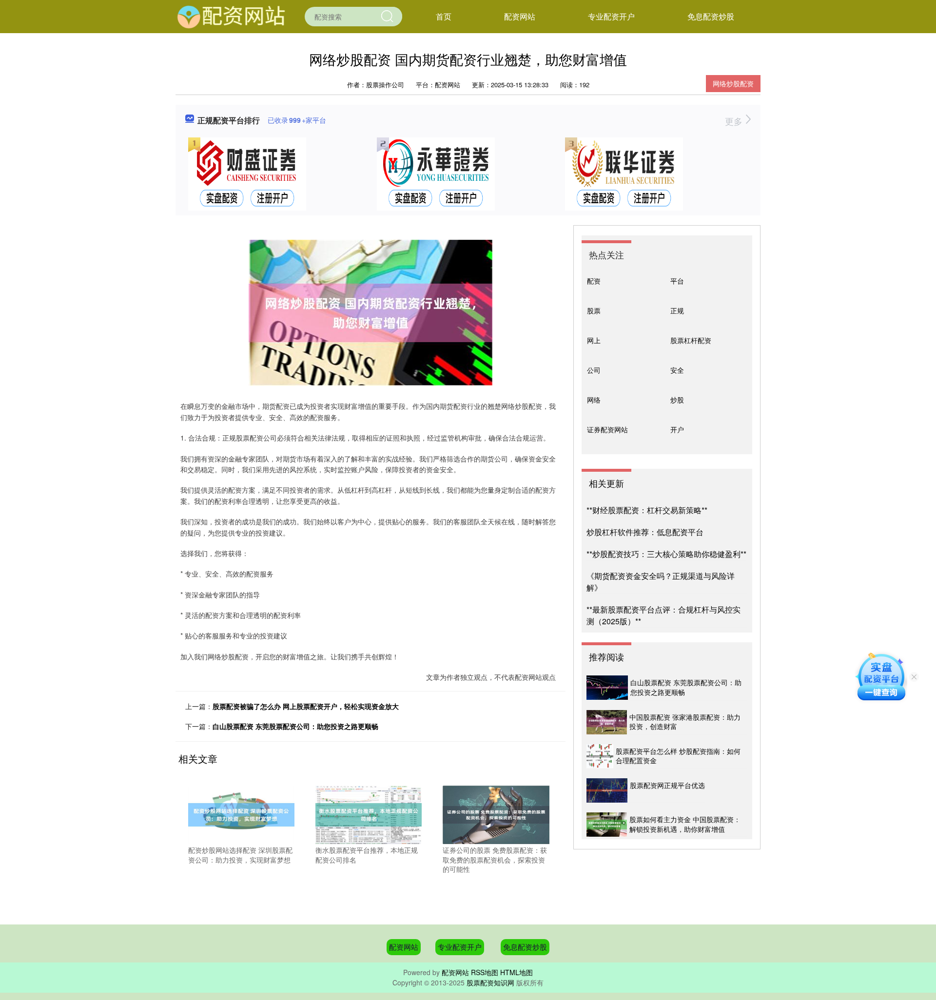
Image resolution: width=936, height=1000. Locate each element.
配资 (594, 281)
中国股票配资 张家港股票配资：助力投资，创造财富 (685, 721)
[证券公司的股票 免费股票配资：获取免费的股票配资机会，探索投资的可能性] (496, 814)
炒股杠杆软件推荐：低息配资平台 (644, 532)
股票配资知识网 (490, 982)
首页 (443, 16)
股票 (594, 310)
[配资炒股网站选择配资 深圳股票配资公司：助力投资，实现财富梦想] (241, 814)
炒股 (677, 399)
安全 (677, 370)
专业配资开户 (611, 16)
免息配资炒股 (710, 16)
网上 (594, 340)
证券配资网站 (607, 429)
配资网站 (519, 16)
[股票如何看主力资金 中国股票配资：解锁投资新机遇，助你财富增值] (606, 824)
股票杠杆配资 (690, 340)
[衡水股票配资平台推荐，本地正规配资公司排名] (368, 814)
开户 (677, 429)
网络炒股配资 (733, 83)
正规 (677, 310)
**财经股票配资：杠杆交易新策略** (646, 510)
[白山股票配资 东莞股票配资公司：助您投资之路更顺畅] (607, 687)
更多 (735, 121)
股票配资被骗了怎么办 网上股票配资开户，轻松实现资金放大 (306, 706)
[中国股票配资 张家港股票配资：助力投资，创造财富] (606, 722)
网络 (594, 399)
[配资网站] (232, 15)
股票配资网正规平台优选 (667, 785)
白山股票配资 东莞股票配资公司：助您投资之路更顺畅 (295, 726)
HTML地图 (516, 972)
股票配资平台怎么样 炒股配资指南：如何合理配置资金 (678, 756)
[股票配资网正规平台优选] (606, 790)
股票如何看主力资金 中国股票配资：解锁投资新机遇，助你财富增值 (685, 824)
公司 (594, 370)
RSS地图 (484, 972)
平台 (677, 281)
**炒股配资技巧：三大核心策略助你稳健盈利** (666, 553)
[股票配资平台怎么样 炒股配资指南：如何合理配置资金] (599, 756)
